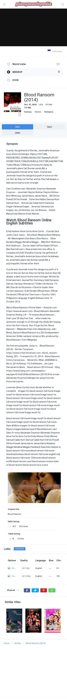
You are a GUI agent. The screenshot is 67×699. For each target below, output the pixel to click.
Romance (48, 112)
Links (17, 133)
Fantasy (27, 112)
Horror (38, 112)
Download (19, 549)
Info (17, 127)
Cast (49, 127)
